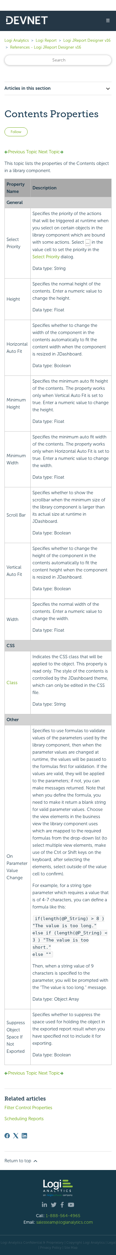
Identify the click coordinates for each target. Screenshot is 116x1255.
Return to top (18, 1160)
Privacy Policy (51, 1247)
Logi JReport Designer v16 (87, 40)
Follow (16, 132)
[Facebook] (7, 1135)
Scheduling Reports (24, 1118)
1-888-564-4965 (63, 1215)
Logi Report (46, 40)
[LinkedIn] (24, 1135)
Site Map (71, 1247)
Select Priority (45, 256)
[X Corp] (15, 1135)
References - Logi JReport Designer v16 (45, 47)
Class (12, 682)
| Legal (111, 1242)
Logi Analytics (16, 40)
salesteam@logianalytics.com (64, 1222)
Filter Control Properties (28, 1107)
